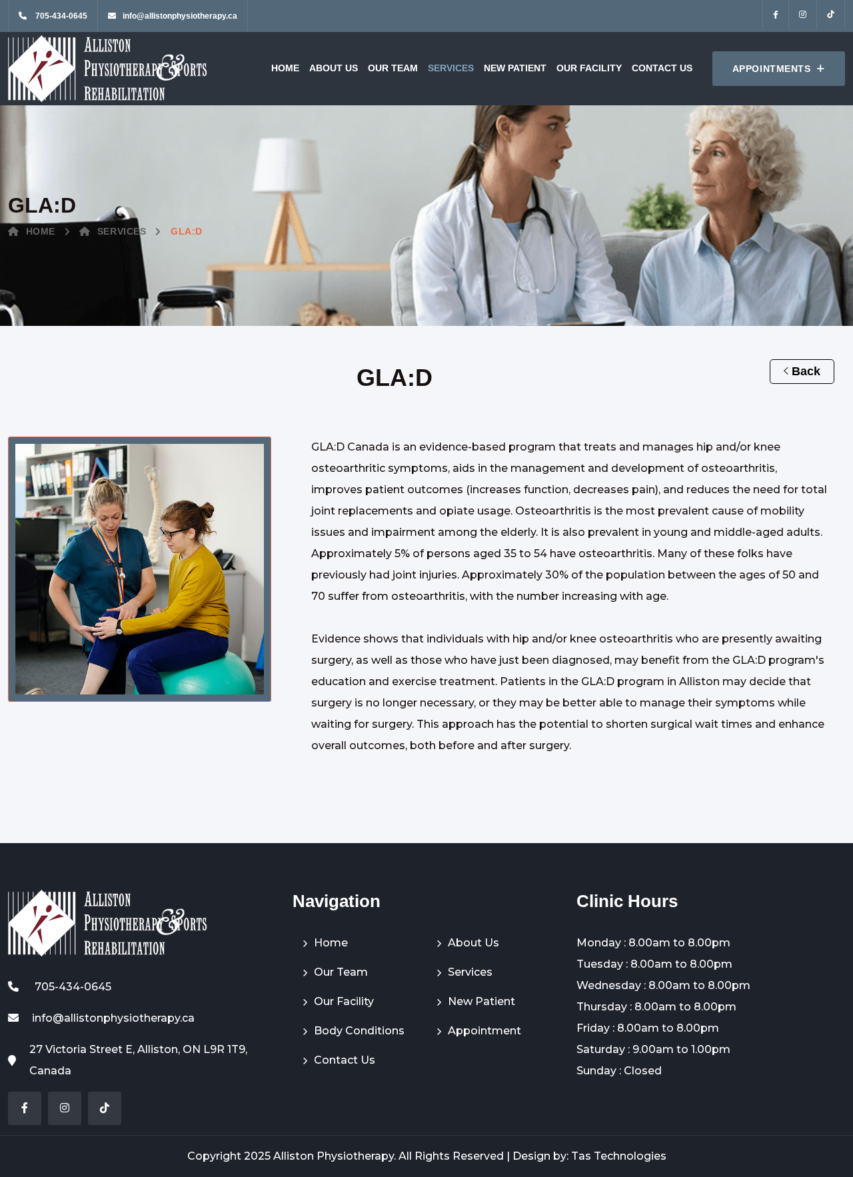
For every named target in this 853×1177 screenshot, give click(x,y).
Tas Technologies (618, 1156)
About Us (333, 68)
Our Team (393, 68)
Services (451, 68)
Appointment (484, 1030)
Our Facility (589, 68)
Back (804, 371)
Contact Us (662, 68)
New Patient (515, 68)
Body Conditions (359, 1030)
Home (285, 68)
